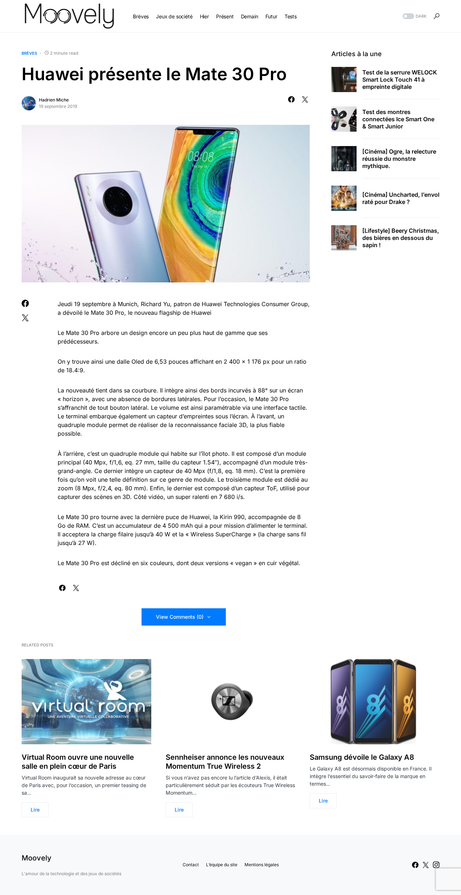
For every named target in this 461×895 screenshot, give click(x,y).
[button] (413, 16)
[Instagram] (436, 865)
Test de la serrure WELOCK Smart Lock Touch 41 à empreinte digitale (399, 79)
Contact (191, 864)
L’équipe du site (221, 864)
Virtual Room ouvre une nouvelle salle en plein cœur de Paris (78, 762)
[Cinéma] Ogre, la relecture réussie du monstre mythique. (399, 158)
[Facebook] (415, 865)
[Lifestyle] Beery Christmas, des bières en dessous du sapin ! (400, 238)
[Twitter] (425, 865)
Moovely (37, 858)
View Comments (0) (179, 617)
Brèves (29, 53)
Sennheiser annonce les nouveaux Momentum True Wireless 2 (225, 762)
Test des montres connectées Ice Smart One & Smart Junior (398, 119)
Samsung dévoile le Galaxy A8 (362, 757)
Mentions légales (262, 864)
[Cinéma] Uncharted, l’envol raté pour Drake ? (400, 198)
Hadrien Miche (54, 100)
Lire (35, 810)
